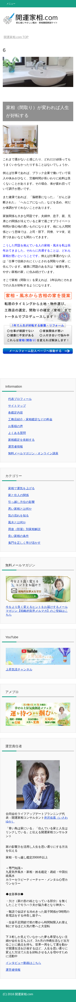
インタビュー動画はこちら (23, 962)
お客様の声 (15, 426)
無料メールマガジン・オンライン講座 (33, 453)
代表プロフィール (20, 399)
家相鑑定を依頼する (21, 439)
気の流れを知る (18, 515)
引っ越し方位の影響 (21, 501)
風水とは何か (17, 522)
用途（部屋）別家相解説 (24, 529)
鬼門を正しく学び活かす (24, 542)
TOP (16, 37)
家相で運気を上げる (21, 488)
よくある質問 (17, 433)
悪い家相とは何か (20, 508)
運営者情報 (15, 446)
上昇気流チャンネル (19, 669)
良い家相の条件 (18, 536)
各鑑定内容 (15, 412)
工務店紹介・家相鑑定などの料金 (30, 419)
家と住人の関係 (18, 495)
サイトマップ (17, 405)
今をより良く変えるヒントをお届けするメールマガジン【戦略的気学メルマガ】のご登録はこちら (37, 610)
